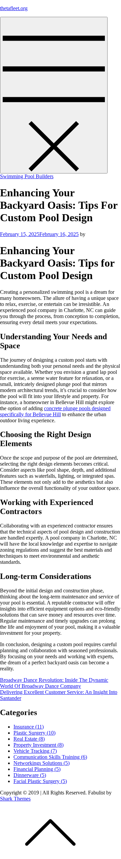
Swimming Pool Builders (26, 176)
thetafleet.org (14, 8)
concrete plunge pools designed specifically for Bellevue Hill (55, 411)
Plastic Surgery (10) (34, 733)
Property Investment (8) (38, 745)
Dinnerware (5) (29, 775)
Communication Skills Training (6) (50, 757)
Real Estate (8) (29, 739)
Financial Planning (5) (37, 769)
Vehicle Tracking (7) (35, 751)
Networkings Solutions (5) (41, 763)
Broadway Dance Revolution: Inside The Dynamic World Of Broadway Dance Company (54, 683)
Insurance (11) (28, 727)
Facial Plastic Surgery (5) (40, 781)
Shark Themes (15, 799)
